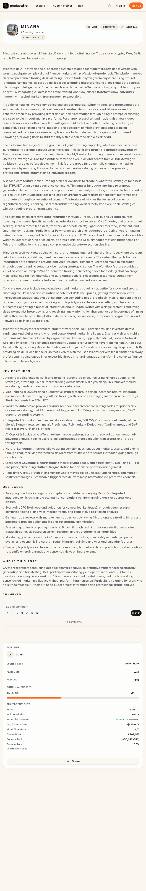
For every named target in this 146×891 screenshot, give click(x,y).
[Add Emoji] (37, 613)
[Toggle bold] (6, 613)
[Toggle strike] (16, 613)
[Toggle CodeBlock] (32, 613)
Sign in (120, 5)
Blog (80, 5)
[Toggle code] (21, 613)
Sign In (136, 613)
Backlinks (131, 27)
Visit (94, 27)
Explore (40, 5)
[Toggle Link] (27, 613)
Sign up (136, 5)
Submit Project (62, 5)
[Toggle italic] (11, 613)
